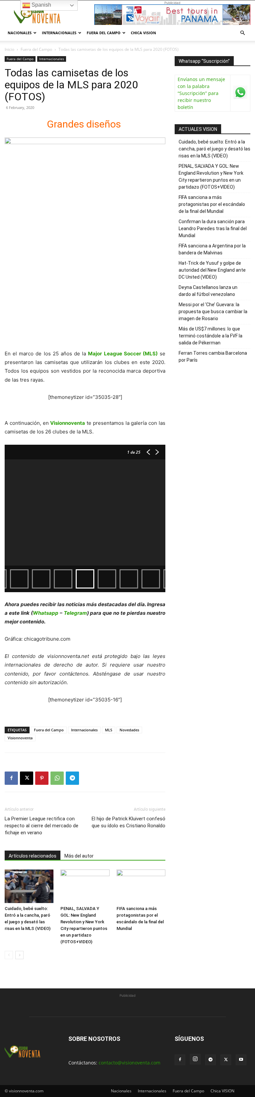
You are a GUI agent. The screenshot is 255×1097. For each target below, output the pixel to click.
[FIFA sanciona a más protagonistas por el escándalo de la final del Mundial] (141, 886)
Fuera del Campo (104, 32)
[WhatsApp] (57, 778)
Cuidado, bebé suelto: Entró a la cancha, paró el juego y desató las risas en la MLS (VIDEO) (214, 148)
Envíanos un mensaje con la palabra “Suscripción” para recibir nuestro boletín (201, 93)
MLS (108, 729)
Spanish (40, 5)
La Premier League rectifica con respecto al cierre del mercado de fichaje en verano (41, 826)
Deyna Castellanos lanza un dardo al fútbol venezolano (208, 291)
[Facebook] (11, 778)
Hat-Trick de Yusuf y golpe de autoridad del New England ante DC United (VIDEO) (212, 270)
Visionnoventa (20, 737)
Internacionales (59, 32)
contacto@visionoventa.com (129, 1062)
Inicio (9, 49)
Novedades (129, 729)
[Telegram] (72, 778)
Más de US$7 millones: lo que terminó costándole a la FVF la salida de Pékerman (210, 335)
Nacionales (20, 32)
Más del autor (79, 856)
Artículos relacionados (32, 856)
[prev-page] (9, 955)
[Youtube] (241, 1059)
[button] (242, 33)
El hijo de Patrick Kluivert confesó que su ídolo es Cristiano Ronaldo (128, 822)
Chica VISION (143, 32)
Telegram (75, 613)
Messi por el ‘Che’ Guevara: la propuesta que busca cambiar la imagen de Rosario (213, 311)
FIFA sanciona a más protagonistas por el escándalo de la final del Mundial (212, 204)
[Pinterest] (41, 778)
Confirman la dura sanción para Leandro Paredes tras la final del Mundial (213, 228)
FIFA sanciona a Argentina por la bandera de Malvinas (212, 249)
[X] (26, 778)
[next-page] (19, 955)
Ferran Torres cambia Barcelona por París (213, 356)
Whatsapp (45, 613)
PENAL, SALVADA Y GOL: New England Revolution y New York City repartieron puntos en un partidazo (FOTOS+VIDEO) (211, 176)
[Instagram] (195, 1059)
